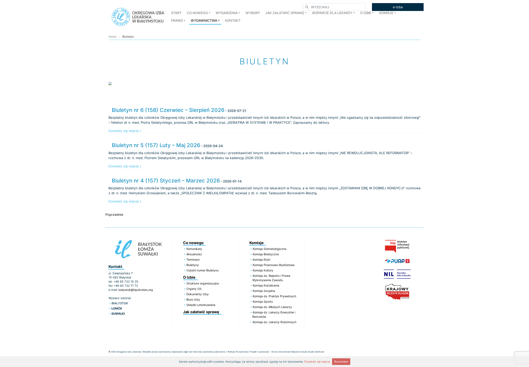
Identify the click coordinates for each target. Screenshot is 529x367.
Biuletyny (192, 265)
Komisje (386, 13)
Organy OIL (194, 288)
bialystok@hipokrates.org (135, 289)
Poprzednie (114, 214)
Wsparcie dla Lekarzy (332, 13)
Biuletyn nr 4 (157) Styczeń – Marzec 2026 (166, 180)
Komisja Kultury (263, 270)
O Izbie (365, 13)
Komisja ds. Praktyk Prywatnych (274, 296)
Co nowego (197, 13)
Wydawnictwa (204, 20)
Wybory (252, 13)
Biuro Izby (193, 299)
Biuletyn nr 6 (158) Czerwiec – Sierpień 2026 (168, 110)
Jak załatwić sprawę (284, 13)
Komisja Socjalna (264, 291)
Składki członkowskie (200, 305)
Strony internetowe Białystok (285, 351)
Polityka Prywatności (238, 351)
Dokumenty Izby (197, 294)
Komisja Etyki (261, 259)
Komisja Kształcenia (266, 285)
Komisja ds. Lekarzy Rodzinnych (274, 322)
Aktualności (194, 254)
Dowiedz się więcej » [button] (125, 131)
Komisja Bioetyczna (266, 254)
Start (176, 13)
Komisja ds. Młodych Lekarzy (272, 307)
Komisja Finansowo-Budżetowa (273, 265)
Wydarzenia (227, 13)
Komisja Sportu (263, 301)
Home (112, 36)
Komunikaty (194, 249)
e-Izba (398, 7)
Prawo (177, 20)
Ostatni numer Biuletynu (202, 270)
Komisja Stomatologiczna (269, 249)
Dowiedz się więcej (317, 361)
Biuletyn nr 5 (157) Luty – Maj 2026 (156, 145)
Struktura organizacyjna (202, 283)
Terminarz (193, 259)
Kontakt (233, 20)
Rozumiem (341, 361)
